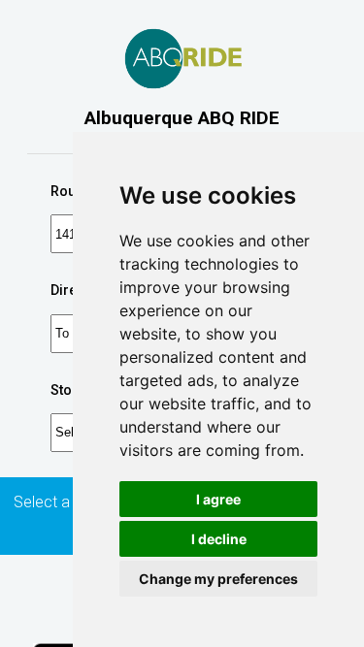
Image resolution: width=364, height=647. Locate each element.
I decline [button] (219, 539)
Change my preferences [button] (218, 578)
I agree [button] (218, 499)
